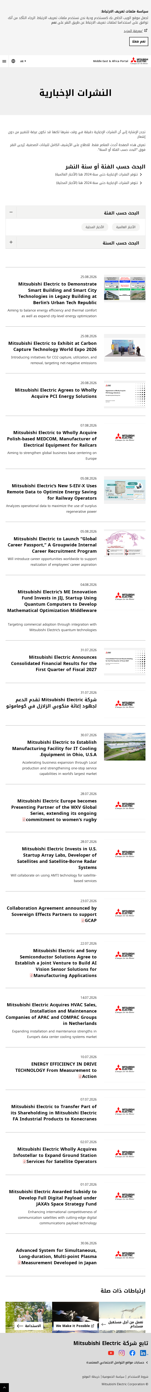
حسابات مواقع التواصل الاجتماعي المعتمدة (115, 1362)
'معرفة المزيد (133, 31)
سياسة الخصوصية (113, 1376)
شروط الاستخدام (138, 1376)
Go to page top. (4, 1387)
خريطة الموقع (91, 1376)
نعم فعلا (138, 41)
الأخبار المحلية (95, 227)
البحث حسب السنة (121, 243)
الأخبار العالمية (126, 227)
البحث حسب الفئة (121, 213)
